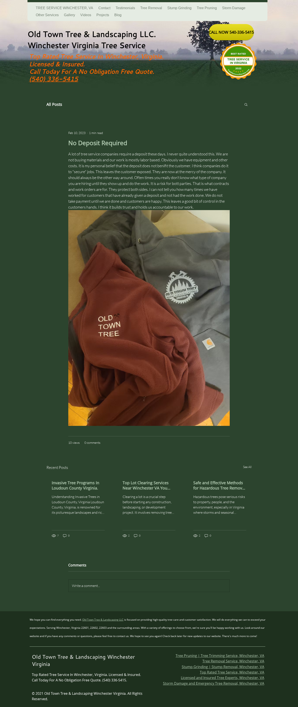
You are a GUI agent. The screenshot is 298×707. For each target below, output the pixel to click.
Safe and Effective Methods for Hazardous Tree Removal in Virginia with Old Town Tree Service (219, 485)
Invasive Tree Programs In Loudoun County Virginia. (75, 485)
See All (247, 467)
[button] (246, 104)
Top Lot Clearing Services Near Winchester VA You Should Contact (146, 485)
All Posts (54, 104)
